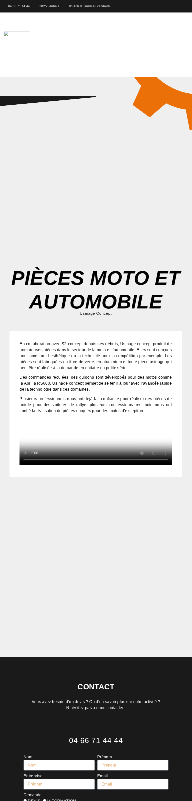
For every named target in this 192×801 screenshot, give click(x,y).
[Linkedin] (186, 6)
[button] (181, 45)
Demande (33, 795)
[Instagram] (177, 6)
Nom (28, 757)
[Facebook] (168, 6)
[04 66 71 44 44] (96, 727)
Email (102, 776)
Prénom (104, 757)
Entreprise (33, 776)
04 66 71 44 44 (96, 740)
